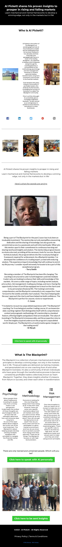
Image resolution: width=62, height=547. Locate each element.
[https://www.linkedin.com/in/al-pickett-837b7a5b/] (19, 118)
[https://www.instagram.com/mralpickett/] (54, 118)
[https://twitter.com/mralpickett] (31, 118)
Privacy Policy (21, 536)
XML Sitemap (35, 542)
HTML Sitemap (27, 542)
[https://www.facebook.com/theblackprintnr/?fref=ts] (7, 118)
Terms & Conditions (38, 536)
